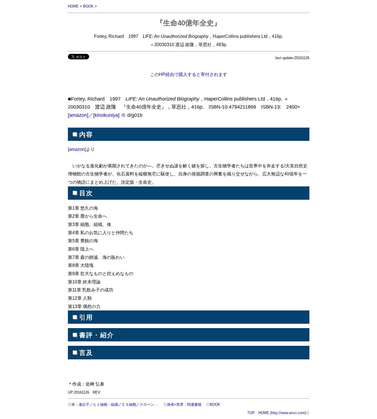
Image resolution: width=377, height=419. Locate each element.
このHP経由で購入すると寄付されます (188, 74)
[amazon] (78, 115)
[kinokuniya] (106, 115)
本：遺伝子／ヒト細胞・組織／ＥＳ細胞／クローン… (115, 404)
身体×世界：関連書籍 (184, 404)
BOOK (88, 6)
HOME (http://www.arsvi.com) (282, 413)
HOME (73, 6)
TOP (251, 413)
